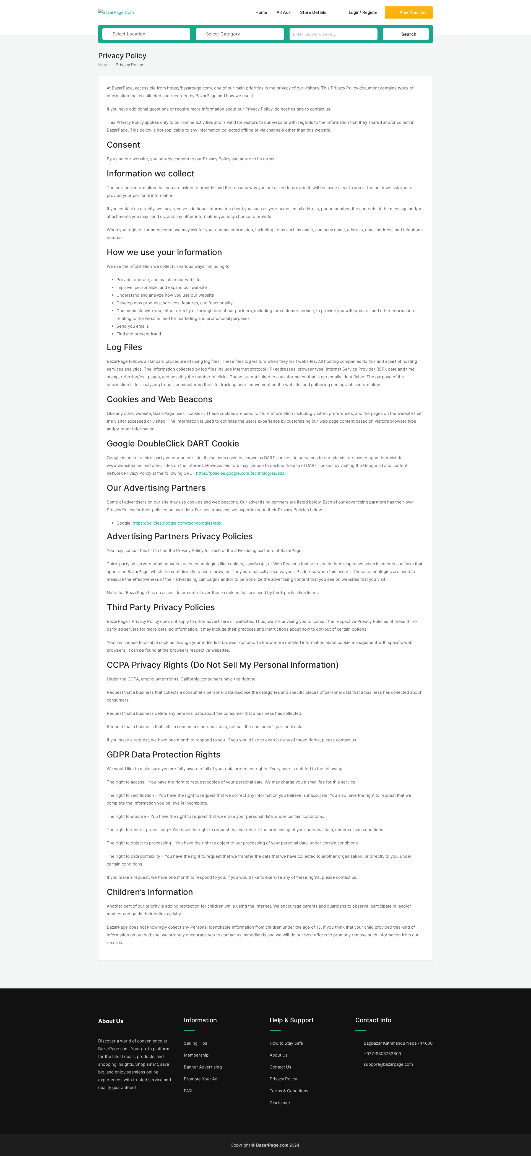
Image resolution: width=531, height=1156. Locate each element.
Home (261, 12)
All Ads (284, 12)
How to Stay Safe (286, 1043)
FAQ (188, 1090)
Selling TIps (195, 1043)
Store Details (313, 12)
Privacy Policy (283, 1078)
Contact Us (280, 1067)
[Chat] (337, 12)
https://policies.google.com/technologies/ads (240, 473)
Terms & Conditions (289, 1090)
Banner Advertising (203, 1067)
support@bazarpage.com (388, 1064)
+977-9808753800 (382, 1053)
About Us (279, 1055)
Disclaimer (280, 1102)
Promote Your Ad (200, 1078)
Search (409, 34)
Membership (196, 1055)
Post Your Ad (413, 12)
